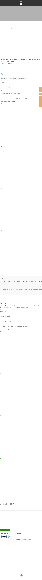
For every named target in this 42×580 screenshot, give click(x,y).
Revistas (2, 556)
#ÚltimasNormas (12, 101)
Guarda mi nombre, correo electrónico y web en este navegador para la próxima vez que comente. (17, 526)
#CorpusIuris (3, 101)
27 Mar (1, 30)
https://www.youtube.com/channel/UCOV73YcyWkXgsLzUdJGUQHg (16, 98)
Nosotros (2, 554)
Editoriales (10, 63)
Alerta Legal (4, 63)
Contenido (2, 559)
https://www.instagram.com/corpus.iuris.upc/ (12, 93)
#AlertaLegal (7, 101)
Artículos (2, 557)
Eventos (2, 560)
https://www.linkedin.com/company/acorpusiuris (13, 324)
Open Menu (21, 4)
